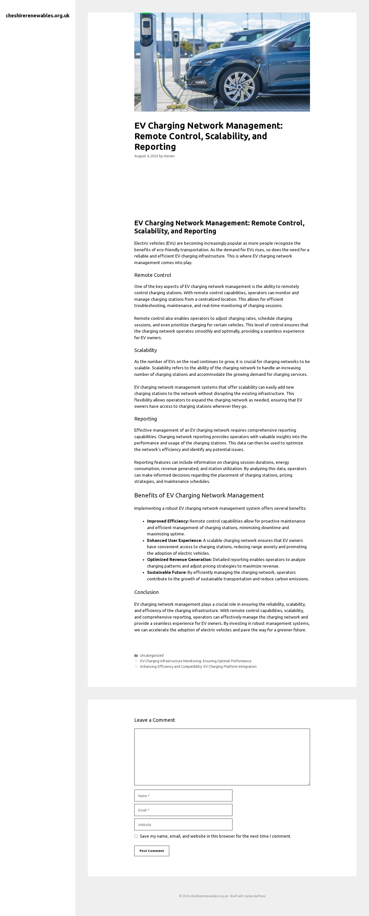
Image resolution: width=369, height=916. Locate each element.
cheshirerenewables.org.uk (38, 15)
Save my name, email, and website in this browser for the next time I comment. (215, 836)
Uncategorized (152, 655)
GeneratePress (255, 896)
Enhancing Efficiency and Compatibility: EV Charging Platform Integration (198, 667)
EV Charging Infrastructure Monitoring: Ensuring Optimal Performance (196, 661)
